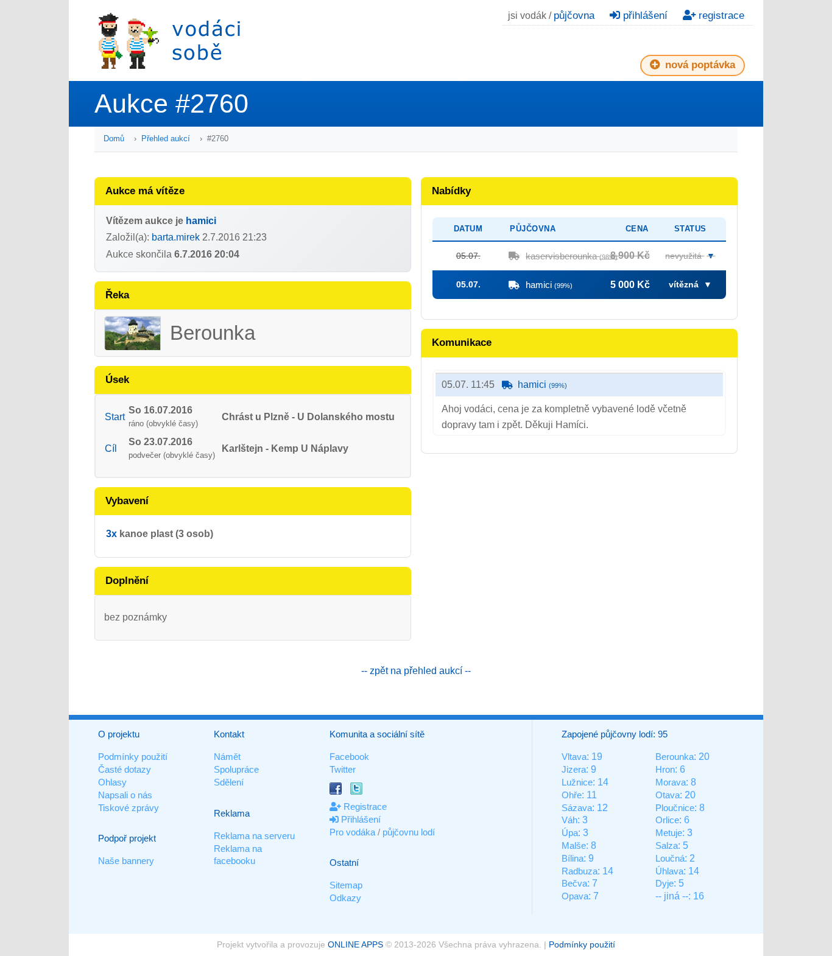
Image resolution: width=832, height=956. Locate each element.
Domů (114, 138)
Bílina (572, 858)
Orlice (667, 820)
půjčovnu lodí (409, 832)
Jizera (574, 769)
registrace (720, 15)
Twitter (343, 769)
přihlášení (644, 15)
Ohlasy (112, 782)
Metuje (668, 833)
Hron (665, 769)
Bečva (574, 883)
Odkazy (345, 898)
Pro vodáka (352, 832)
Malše (574, 845)
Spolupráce (236, 769)
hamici (201, 221)
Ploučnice (674, 808)
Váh (569, 820)
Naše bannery (126, 861)
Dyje (664, 883)
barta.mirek (176, 237)
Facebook (349, 756)
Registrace (364, 806)
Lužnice (577, 782)
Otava (667, 795)
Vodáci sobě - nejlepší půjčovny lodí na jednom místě (169, 40)
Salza (666, 845)
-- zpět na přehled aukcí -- (416, 671)
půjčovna (574, 15)
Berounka (674, 756)
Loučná (670, 858)
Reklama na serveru (254, 836)
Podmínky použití (132, 756)
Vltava (574, 756)
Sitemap (346, 885)
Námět (227, 756)
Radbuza (580, 871)
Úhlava (669, 871)
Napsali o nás (125, 795)
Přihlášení (360, 819)
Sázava (577, 808)
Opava (575, 896)
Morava (670, 782)
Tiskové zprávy (128, 808)
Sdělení (229, 782)
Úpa (570, 833)
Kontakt (229, 734)
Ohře (572, 795)
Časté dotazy (124, 769)
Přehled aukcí (165, 138)
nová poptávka (698, 65)
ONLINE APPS (355, 944)
